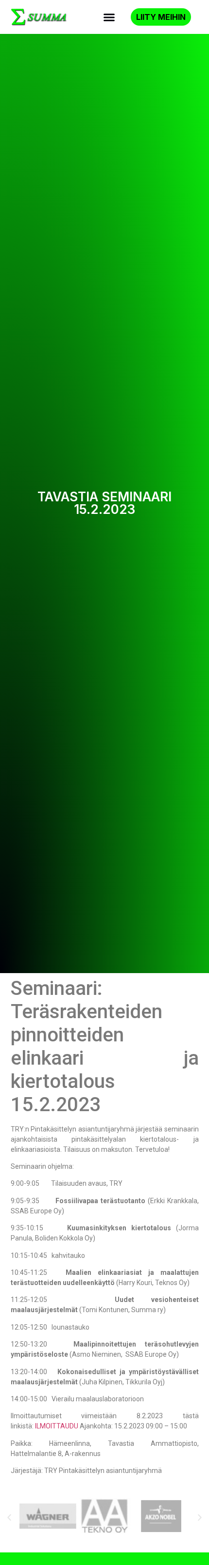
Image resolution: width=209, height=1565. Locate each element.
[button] (109, 17)
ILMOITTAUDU (56, 1426)
